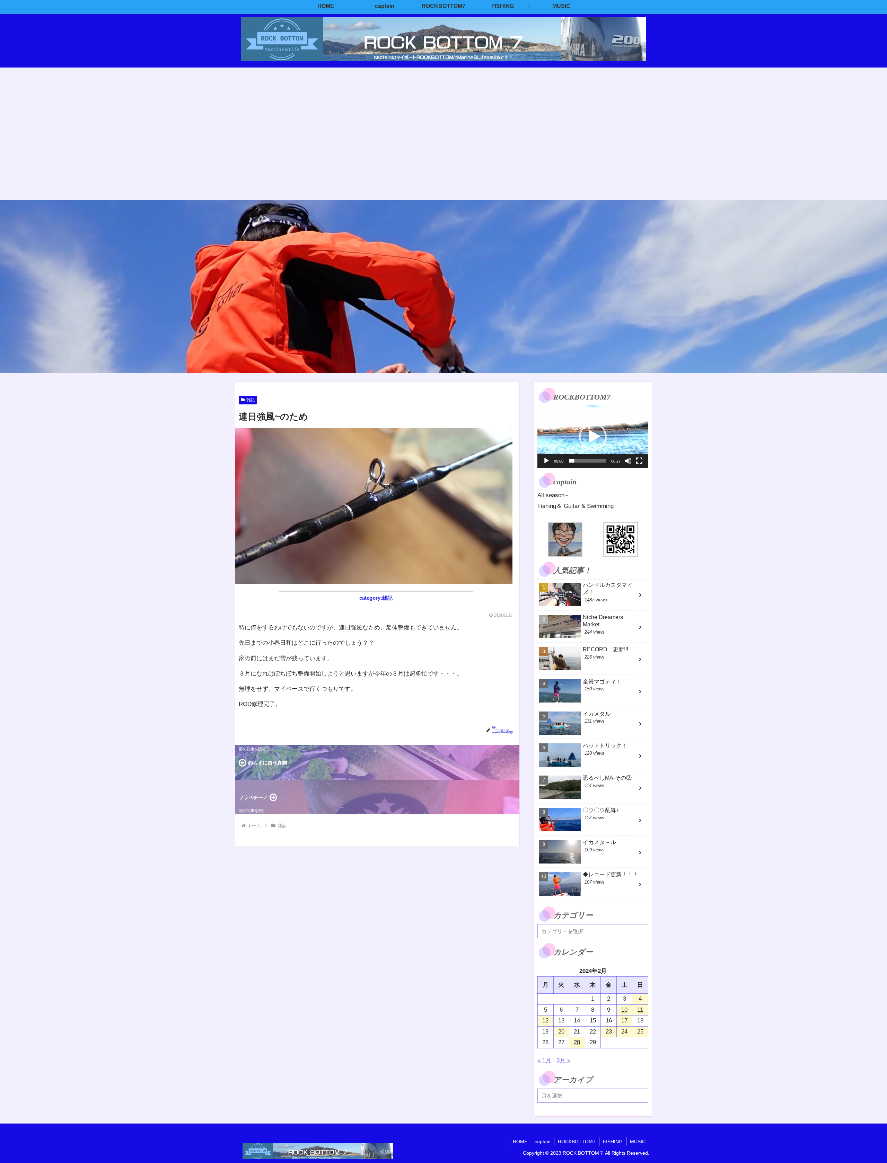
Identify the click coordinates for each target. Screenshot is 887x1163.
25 (640, 1031)
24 (624, 1031)
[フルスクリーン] (639, 460)
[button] (593, 436)
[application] (592, 436)
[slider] (587, 461)
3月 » (563, 1060)
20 (561, 1031)
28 (577, 1042)
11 (640, 1010)
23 (609, 1031)
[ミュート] (628, 460)
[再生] (546, 460)
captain (543, 1141)
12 (545, 1020)
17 (624, 1020)
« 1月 (544, 1060)
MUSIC (638, 1141)
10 (624, 1010)
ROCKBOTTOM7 (577, 1141)
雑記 (250, 399)
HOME (520, 1141)
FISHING (613, 1141)
